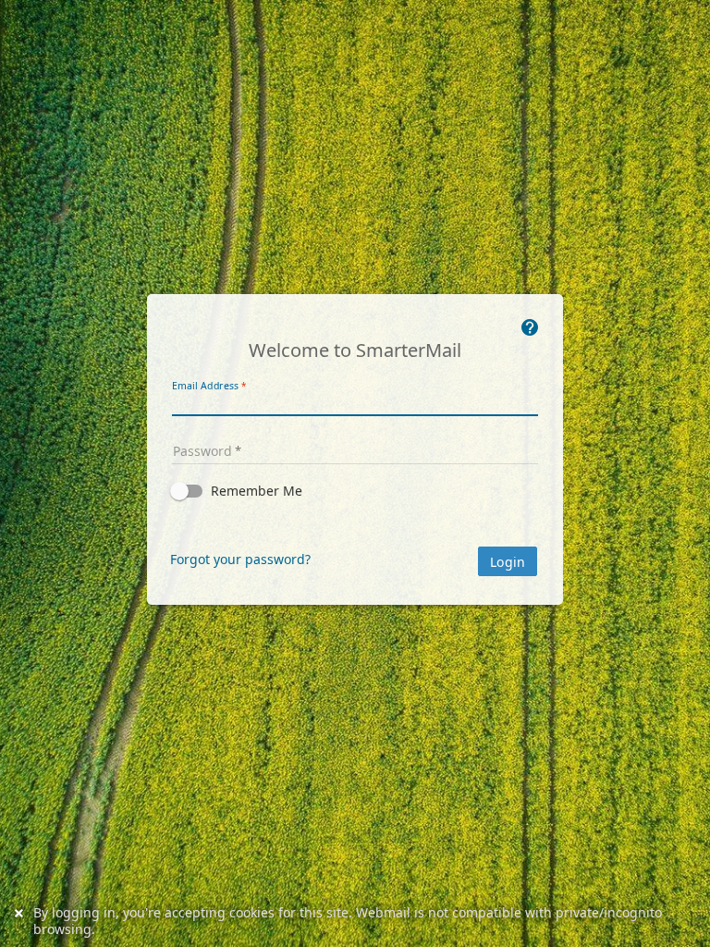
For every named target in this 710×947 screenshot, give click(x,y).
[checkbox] (355, 491)
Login (507, 562)
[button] (355, 491)
